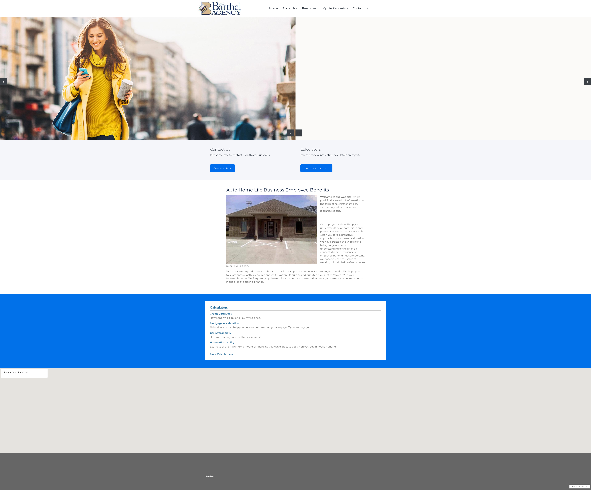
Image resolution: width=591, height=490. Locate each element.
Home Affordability (222, 342)
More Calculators (221, 354)
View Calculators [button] (315, 168)
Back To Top (578, 486)
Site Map (210, 476)
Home (273, 8)
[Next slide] (587, 81)
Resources (309, 8)
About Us (288, 8)
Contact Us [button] (220, 168)
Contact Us (360, 8)
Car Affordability (220, 332)
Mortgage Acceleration (224, 323)
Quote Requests (334, 8)
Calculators (219, 307)
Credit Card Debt (221, 313)
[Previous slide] (3, 81)
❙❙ (299, 133)
